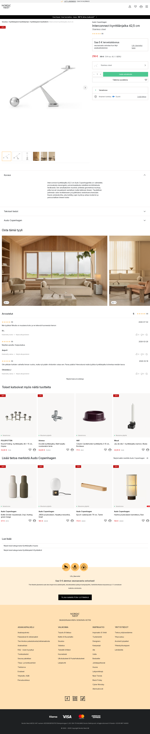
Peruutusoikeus (24, 680)
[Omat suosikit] (135, 6)
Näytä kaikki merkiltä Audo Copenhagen (129, 458)
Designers (96, 641)
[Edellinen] (4, 87)
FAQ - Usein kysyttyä (26, 650)
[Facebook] (67, 698)
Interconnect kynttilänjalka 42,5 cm (61, 22)
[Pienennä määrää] (94, 74)
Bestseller (96, 658)
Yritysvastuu (119, 637)
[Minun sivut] (130, 6)
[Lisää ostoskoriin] (34, 449)
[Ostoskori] (141, 6)
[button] (97, 34)
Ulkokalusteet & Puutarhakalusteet (71, 658)
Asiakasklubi (22, 645)
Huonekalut (62, 654)
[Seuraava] (85, 87)
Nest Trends (97, 676)
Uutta (95, 654)
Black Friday (97, 680)
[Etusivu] (6, 6)
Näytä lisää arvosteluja (75, 379)
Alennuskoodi (98, 689)
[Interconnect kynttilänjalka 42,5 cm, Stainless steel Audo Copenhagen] (44, 87)
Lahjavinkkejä (98, 671)
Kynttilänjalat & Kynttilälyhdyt (19, 22)
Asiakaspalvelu (23, 632)
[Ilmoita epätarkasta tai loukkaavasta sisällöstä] (146, 335)
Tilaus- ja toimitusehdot (27, 663)
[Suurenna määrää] (100, 74)
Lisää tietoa (141, 97)
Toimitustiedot (23, 654)
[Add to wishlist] (30, 449)
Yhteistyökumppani (122, 645)
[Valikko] (147, 6)
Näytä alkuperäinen (22, 335)
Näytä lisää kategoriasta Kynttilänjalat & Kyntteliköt (23, 550)
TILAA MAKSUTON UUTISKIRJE (75, 597)
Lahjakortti (62, 663)
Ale (94, 650)
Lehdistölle (119, 650)
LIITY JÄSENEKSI (70, 1)
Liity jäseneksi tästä (137, 46)
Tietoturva (22, 667)
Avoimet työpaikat (122, 641)
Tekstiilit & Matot (64, 650)
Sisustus (5, 22)
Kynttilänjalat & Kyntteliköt (39, 22)
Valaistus (61, 645)
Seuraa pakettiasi (24, 658)
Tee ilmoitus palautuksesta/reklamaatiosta (34, 641)
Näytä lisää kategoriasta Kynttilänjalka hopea (21, 546)
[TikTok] (83, 698)
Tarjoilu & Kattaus (64, 632)
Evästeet (21, 671)
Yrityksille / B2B (23, 676)
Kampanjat (97, 645)
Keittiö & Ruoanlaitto (65, 637)
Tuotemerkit (97, 637)
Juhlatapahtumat (99, 663)
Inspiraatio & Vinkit (100, 632)
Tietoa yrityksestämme (123, 632)
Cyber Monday (98, 684)
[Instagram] (75, 698)
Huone (95, 667)
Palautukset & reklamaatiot (28, 637)
